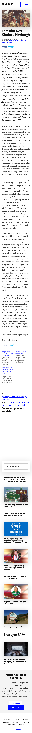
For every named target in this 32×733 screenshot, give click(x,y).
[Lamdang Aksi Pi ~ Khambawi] (22, 357)
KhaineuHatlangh (7, 42)
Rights (18, 729)
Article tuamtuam (16, 708)
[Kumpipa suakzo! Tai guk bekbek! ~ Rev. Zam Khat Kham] (8, 375)
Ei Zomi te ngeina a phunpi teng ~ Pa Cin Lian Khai (15, 577)
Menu (26, 4)
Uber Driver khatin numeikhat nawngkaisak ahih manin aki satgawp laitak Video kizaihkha (15, 479)
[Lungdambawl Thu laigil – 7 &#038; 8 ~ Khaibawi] (8, 358)
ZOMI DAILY (7, 4)
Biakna (17, 40)
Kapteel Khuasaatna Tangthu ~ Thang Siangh (15, 602)
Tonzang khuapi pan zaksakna (15, 627)
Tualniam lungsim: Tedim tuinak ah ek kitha (16, 505)
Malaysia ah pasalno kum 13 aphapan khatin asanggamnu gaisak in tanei (15, 661)
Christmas (22, 40)
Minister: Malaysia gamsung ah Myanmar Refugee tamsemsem (14, 397)
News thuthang (16, 703)
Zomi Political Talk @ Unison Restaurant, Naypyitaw (14, 514)
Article (11, 40)
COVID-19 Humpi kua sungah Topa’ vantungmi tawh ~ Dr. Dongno (14, 567)
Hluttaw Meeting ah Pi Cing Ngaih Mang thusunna (14, 635)
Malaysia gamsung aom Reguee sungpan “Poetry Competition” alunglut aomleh (15, 540)
